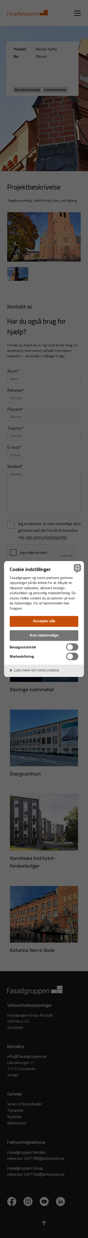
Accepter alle (44, 621)
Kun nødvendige (44, 635)
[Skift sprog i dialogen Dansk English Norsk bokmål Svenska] (77, 568)
